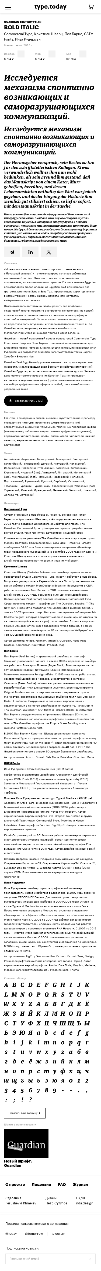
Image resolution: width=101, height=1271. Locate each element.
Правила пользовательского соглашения (36, 1223)
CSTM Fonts (12, 763)
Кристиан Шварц (48, 34)
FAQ (62, 1185)
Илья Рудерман (28, 39)
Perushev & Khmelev (20, 1203)
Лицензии (41, 1185)
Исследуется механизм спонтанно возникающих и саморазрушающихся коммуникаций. (49, 97)
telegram (58, 1233)
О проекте (15, 1185)
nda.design (84, 1203)
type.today (50, 7)
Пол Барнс (73, 34)
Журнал (80, 1185)
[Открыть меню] (8, 6)
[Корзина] (93, 7)
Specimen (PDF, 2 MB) (28, 401)
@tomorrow (34, 1233)
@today (11, 1233)
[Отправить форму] (90, 1259)
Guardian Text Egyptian (22, 22)
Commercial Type (18, 34)
